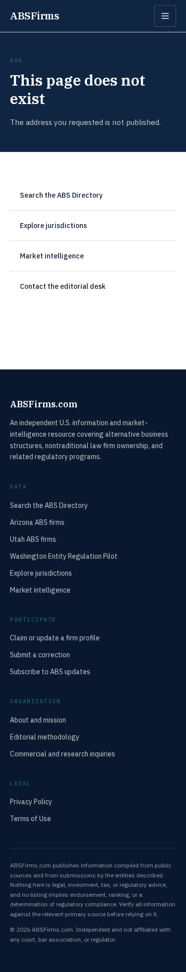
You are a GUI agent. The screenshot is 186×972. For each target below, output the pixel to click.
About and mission (38, 720)
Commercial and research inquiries (62, 753)
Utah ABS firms (33, 539)
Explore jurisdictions (53, 225)
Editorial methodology (44, 736)
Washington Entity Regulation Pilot (64, 556)
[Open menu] (165, 16)
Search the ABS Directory (61, 195)
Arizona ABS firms (37, 522)
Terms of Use (30, 818)
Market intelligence (52, 255)
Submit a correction (40, 654)
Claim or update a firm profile (55, 637)
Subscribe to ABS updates (50, 671)
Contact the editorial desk (63, 286)
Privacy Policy (31, 801)
